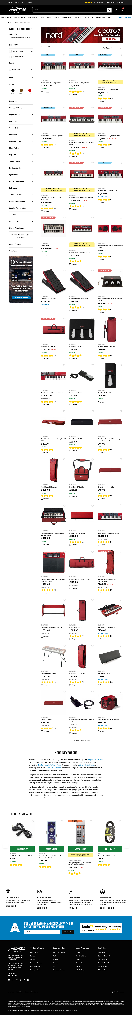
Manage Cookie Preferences (31, 992)
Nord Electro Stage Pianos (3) (21, 37)
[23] (111, 98)
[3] (111, 496)
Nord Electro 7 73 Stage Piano (79, 83)
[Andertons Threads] (24, 980)
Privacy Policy (35, 970)
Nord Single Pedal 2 (104, 393)
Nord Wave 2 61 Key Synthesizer (108, 533)
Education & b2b (36, 966)
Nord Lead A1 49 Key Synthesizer (52, 393)
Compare (46, 92)
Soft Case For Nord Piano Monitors (109, 719)
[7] (55, 401)
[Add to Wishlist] (64, 55)
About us (79, 952)
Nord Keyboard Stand (48, 673)
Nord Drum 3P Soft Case (77, 487)
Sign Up (67, 932)
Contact (121, 2)
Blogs (24, 2)
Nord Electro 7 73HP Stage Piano (108, 191)
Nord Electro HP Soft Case (106, 347)
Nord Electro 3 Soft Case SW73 (108, 627)
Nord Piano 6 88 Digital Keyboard (52, 136)
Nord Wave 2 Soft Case (48, 347)
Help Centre (34, 952)
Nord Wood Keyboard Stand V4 (51, 627)
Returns (32, 956)
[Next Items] (126, 845)
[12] (55, 450)
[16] (111, 309)
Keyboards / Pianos (95, 760)
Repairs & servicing (36, 963)
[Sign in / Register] (116, 9)
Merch (30, 2)
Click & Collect (103, 959)
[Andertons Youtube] (9, 980)
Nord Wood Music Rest (77, 533)
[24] (83, 206)
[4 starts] (104, 496)
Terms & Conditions (104, 963)
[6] (111, 355)
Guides (10, 2)
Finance (55, 959)
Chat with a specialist (119, 992)
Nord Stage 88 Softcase (49, 487)
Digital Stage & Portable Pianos (49, 765)
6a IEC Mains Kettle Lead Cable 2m (21, 856)
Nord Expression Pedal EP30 (50, 298)
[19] (55, 682)
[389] (54, 866)
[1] (83, 91)
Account (33, 959)
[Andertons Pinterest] (28, 980)
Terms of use (11, 992)
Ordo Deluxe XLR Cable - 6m (107, 856)
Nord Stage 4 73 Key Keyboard (79, 252)
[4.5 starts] (47, 728)
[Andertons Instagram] (16, 980)
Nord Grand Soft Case (76, 627)
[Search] (109, 10)
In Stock (44, 89)
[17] (55, 496)
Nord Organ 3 (45, 246)
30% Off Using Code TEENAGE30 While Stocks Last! (80, 854)
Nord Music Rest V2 (104, 673)
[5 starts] (75, 91)
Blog (54, 966)
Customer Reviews (59, 970)
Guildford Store (81, 956)
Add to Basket (22, 849)
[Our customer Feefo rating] (101, 928)
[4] (83, 355)
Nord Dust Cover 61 (47, 719)
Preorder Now (103, 196)
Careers (78, 959)
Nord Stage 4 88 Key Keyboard (108, 90)
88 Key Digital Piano (86, 765)
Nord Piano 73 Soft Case (77, 673)
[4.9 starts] (75, 206)
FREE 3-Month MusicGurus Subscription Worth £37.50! (110, 81)
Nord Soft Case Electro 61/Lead (79, 579)
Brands (17, 2)
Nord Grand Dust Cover (77, 439)
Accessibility (19, 992)
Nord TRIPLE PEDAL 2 (76, 347)
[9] (83, 261)
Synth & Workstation (53, 768)
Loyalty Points (102, 966)
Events (78, 966)
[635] (24, 864)
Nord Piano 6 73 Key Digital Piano (109, 136)
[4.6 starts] (47, 496)
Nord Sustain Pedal (75, 393)
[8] (55, 208)
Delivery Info (102, 952)
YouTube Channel (59, 952)
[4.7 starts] (104, 450)
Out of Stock (45, 399)
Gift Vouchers (102, 970)
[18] (111, 256)
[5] (83, 401)
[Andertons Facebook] (13, 980)
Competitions (80, 963)
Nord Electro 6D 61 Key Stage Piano (81, 197)
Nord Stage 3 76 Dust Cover (107, 487)
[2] (111, 144)
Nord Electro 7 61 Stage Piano (51, 83)
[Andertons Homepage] (18, 10)
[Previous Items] (5, 845)
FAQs (55, 956)
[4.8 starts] (104, 256)
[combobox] (72, 10)
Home (9, 22)
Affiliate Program (81, 970)
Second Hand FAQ (104, 956)
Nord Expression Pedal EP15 (78, 298)
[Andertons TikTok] (20, 980)
